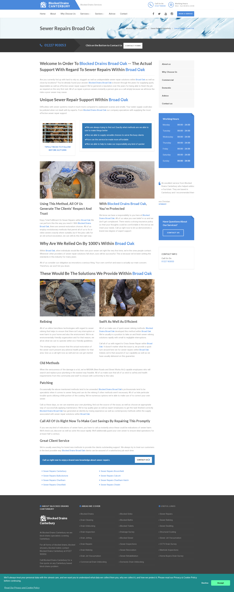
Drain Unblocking (88, 526)
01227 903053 (160, 6)
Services (84, 13)
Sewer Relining (166, 520)
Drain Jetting (86, 538)
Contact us (167, 103)
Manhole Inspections (169, 550)
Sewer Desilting (166, 526)
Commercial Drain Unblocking (94, 562)
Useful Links (167, 506)
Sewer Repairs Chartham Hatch (115, 480)
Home (43, 13)
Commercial (168, 80)
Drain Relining (86, 550)
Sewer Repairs (166, 514)
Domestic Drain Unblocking (132, 562)
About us (166, 64)
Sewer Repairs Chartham (54, 480)
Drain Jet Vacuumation (91, 556)
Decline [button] (205, 583)
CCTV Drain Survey (168, 544)
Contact (123, 13)
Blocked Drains (87, 514)
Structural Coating (168, 532)
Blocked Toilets (127, 526)
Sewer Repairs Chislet (110, 485)
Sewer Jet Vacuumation (170, 538)
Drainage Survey (127, 532)
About (53, 13)
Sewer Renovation (128, 550)
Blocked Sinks (126, 514)
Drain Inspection (88, 532)
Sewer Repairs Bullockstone (55, 476)
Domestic (166, 88)
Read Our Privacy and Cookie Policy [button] (22, 588)
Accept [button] (220, 583)
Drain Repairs (86, 544)
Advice (112, 13)
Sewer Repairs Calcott (111, 476)
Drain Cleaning (87, 520)
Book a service (186, 14)
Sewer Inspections (128, 544)
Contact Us (142, 460)
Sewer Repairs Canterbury (54, 471)
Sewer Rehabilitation (129, 556)
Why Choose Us (68, 13)
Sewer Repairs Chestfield (54, 485)
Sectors (99, 13)
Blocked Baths (126, 520)
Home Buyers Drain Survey (171, 556)
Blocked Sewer (126, 538)
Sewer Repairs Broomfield (112, 471)
